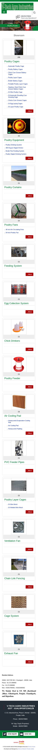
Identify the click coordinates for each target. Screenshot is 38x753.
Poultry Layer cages (15, 499)
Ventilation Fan (12, 540)
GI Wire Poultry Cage (15, 92)
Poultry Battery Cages (15, 69)
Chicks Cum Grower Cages (17, 100)
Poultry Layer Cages (15, 77)
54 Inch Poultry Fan (12, 232)
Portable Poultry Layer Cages (18, 84)
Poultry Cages (11, 61)
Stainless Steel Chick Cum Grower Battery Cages (17, 88)
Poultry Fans (11, 224)
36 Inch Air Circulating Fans (15, 229)
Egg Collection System (16, 303)
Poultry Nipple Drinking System (16, 154)
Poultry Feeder (12, 378)
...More (29, 111)
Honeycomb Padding (15, 429)
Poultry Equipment (14, 140)
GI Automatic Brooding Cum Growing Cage (17, 96)
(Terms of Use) (31, 746)
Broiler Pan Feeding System (15, 151)
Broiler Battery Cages (15, 81)
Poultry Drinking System (14, 145)
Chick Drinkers (12, 340)
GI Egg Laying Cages (15, 103)
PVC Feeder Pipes (14, 462)
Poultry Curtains (12, 187)
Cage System (11, 615)
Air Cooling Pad (12, 415)
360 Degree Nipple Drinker (14, 148)
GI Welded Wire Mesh (15, 507)
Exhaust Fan (11, 653)
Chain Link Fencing (14, 578)
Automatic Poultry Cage (16, 66)
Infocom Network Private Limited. (26, 748)
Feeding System (13, 265)
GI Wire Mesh (12, 504)
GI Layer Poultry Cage (15, 107)
